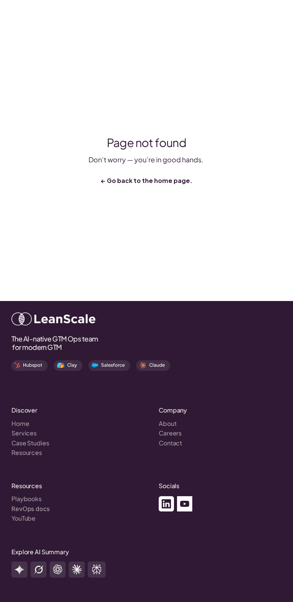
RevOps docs (30, 509)
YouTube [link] (23, 518)
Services (24, 433)
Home (20, 423)
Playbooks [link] (26, 499)
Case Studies (30, 443)
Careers (170, 433)
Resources (26, 452)
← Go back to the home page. (146, 180)
